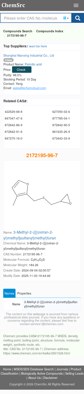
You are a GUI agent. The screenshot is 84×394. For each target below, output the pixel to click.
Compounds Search (13, 5)
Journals (62, 369)
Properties (24, 293)
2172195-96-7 (16, 35)
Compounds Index (49, 31)
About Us (34, 377)
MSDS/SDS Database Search (34, 369)
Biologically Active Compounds (42, 373)
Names (9, 293)
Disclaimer (50, 377)
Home (7, 369)
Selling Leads (74, 373)
